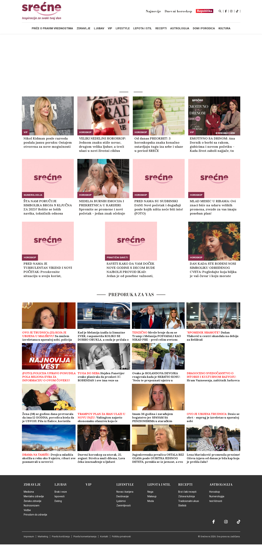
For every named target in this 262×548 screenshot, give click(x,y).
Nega (150, 491)
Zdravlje (32, 484)
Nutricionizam (31, 505)
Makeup (151, 496)
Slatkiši (182, 505)
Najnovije (153, 11)
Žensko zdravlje (32, 501)
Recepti (185, 484)
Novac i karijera (124, 491)
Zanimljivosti (123, 505)
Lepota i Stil (158, 484)
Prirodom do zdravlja (35, 514)
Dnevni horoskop (178, 11)
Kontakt (104, 536)
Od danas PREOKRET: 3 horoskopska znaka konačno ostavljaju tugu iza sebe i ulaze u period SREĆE (158, 144)
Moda (150, 501)
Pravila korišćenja (61, 536)
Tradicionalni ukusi (188, 501)
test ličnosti (215, 501)
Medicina (29, 491)
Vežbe (27, 510)
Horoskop (85, 132)
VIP (26, 132)
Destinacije (122, 496)
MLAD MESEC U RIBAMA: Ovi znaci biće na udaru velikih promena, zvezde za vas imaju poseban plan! (213, 207)
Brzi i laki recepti (187, 491)
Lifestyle (125, 484)
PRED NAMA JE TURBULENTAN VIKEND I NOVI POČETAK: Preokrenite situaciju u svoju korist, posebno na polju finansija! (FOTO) (48, 269)
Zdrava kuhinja (186, 496)
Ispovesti (60, 496)
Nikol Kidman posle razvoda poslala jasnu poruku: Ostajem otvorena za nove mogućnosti (48, 142)
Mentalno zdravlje (34, 496)
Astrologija (221, 484)
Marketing (43, 536)
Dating (58, 501)
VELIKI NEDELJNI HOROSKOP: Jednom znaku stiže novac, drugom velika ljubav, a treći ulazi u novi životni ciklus (102, 144)
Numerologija (33, 195)
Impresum (29, 536)
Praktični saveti (117, 257)
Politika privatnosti (121, 536)
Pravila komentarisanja (84, 536)
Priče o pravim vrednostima (52, 28)
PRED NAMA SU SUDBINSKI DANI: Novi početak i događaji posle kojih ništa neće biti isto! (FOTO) (158, 207)
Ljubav (61, 484)
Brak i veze (61, 491)
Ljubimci (121, 501)
